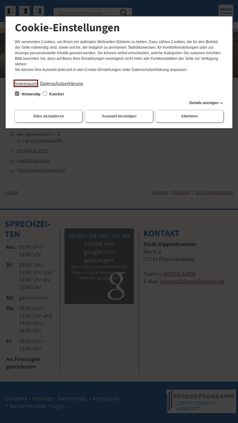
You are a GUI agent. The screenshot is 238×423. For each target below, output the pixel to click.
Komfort (56, 94)
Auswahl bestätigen (119, 116)
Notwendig (31, 94)
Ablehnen (189, 116)
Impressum (26, 83)
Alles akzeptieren (48, 116)
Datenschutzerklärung (61, 83)
